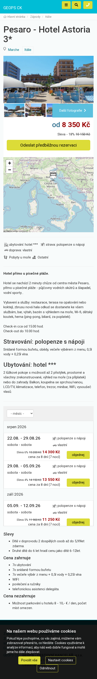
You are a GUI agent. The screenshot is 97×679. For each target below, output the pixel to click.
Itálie (27, 50)
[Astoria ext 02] (48, 79)
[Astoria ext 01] (35, 110)
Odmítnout (47, 668)
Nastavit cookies (60, 660)
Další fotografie (70, 110)
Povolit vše (29, 660)
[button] (52, 176)
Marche (13, 50)
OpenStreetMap (12, 231)
